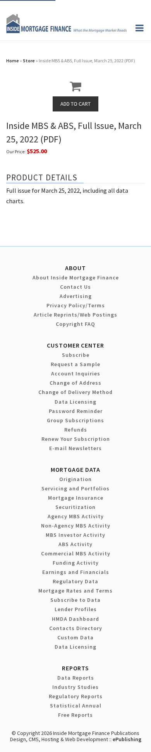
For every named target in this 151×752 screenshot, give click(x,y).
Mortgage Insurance (75, 497)
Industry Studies (75, 686)
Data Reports (75, 677)
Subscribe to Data (75, 599)
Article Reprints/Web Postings (75, 314)
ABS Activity (75, 544)
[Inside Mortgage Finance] (66, 31)
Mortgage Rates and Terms (75, 590)
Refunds (75, 429)
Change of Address (75, 382)
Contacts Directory (75, 628)
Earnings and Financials (75, 572)
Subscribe (75, 354)
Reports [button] (75, 668)
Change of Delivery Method (75, 392)
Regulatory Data (75, 581)
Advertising (76, 296)
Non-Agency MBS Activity (75, 525)
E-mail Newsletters (75, 448)
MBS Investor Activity (75, 534)
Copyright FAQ (75, 323)
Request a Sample (75, 364)
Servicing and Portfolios (75, 488)
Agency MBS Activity (76, 516)
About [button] (75, 268)
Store (29, 60)
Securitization (75, 507)
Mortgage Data (76, 469)
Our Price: (16, 151)
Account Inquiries (75, 373)
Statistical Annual (75, 705)
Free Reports (75, 714)
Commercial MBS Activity (75, 553)
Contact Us (75, 286)
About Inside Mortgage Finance (76, 277)
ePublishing (127, 739)
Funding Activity (76, 562)
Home (12, 60)
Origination (75, 479)
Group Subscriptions (75, 420)
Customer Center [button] (75, 345)
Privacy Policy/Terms (75, 305)
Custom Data (75, 637)
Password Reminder (76, 411)
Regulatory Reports (76, 696)
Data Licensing (75, 401)
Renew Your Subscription (75, 438)
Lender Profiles (76, 609)
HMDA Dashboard (75, 618)
